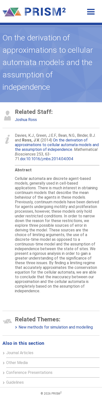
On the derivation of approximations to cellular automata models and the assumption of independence (57, 145)
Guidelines (15, 382)
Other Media (17, 362)
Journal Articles (19, 352)
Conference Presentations (29, 372)
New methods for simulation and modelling (56, 327)
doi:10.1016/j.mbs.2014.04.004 (46, 158)
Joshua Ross (26, 119)
